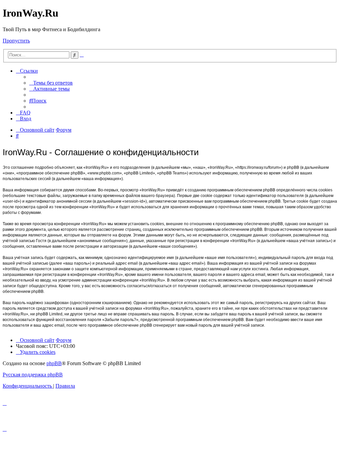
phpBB (54, 363)
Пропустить (16, 40)
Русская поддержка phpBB (33, 374)
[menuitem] (51, 83)
